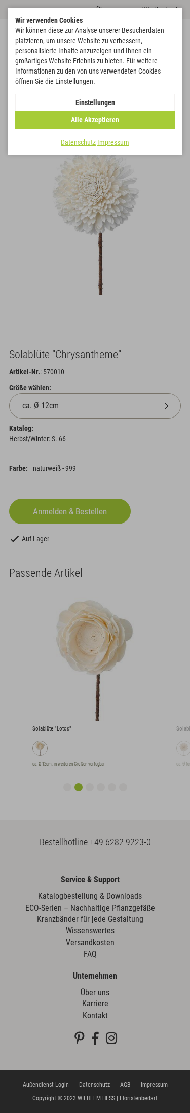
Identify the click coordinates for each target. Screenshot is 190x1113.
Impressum (113, 142)
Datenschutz (78, 142)
